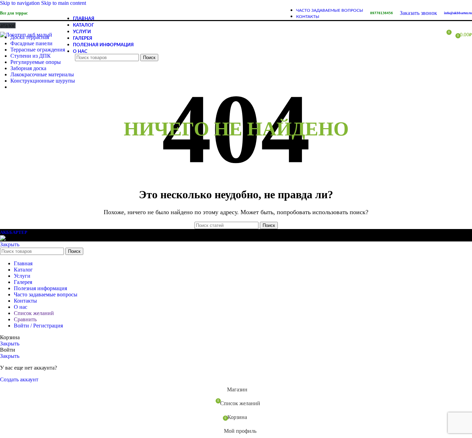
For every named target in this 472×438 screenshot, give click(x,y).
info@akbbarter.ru (458, 13)
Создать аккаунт (19, 379)
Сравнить (25, 319)
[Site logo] (26, 35)
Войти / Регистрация (38, 325)
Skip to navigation (20, 3)
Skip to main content (63, 3)
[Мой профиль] (433, 35)
